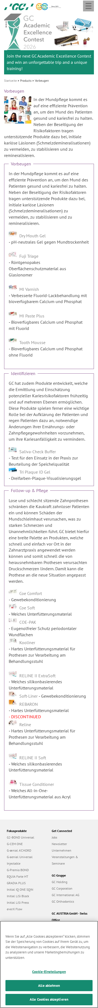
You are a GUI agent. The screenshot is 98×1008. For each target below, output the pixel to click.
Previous (15, 24)
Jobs (54, 837)
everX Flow (14, 909)
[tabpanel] (49, 44)
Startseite (10, 81)
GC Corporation (62, 888)
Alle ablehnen (49, 985)
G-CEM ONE (15, 844)
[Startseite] (19, 6)
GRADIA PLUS (16, 883)
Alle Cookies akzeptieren (49, 999)
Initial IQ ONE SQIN (20, 889)
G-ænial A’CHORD (19, 850)
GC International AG (65, 895)
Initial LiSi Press (18, 902)
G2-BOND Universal (20, 837)
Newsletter (59, 844)
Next (82, 24)
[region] (49, 964)
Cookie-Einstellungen (49, 971)
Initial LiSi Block (18, 896)
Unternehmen (61, 850)
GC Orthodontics (63, 901)
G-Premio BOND (18, 870)
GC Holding (59, 882)
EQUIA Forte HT (17, 876)
